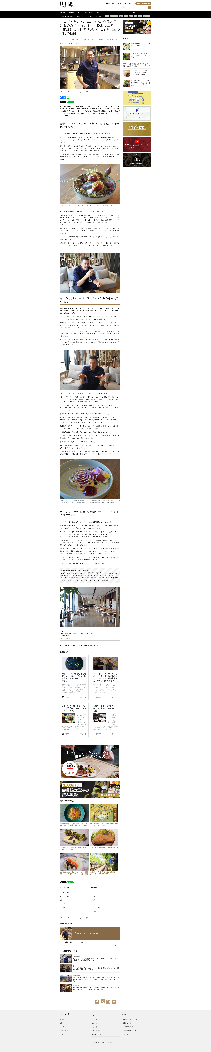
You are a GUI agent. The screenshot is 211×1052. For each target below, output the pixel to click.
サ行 (116, 16)
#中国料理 (63, 904)
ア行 (107, 16)
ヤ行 (140, 16)
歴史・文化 (125, 12)
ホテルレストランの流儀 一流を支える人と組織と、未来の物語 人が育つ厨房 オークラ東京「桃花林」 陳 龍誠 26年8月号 (136, 64)
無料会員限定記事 (97, 1034)
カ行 (111, 16)
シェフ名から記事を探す (95, 16)
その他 (77, 43)
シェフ (80, 12)
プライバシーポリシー (129, 1030)
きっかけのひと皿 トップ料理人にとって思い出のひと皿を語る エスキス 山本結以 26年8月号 (140, 72)
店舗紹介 (71, 12)
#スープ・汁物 (96, 907)
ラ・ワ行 (146, 16)
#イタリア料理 (64, 896)
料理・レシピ (89, 12)
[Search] (149, 7)
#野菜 (93, 896)
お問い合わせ (127, 1023)
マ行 (135, 16)
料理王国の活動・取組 (66, 16)
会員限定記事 (81, 16)
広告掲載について (128, 1026)
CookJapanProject (66, 92)
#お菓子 (94, 911)
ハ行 (130, 16)
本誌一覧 (135, 12)
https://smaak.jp (65, 638)
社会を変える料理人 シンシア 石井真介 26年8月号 (140, 44)
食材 (98, 12)
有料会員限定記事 (97, 1030)
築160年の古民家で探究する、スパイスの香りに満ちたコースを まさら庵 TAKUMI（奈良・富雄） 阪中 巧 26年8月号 (141, 83)
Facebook (80, 933)
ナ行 (126, 16)
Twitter (94, 933)
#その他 (62, 907)
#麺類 (93, 904)
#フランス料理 (64, 892)
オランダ (78, 92)
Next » (116, 945)
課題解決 (62, 12)
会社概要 (125, 1034)
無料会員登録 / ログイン (130, 1019)
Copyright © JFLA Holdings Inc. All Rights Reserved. (105, 1042)
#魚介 (93, 900)
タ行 (121, 16)
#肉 (93, 892)
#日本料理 (63, 900)
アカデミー (106, 12)
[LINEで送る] (70, 102)
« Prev (63, 945)
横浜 (87, 92)
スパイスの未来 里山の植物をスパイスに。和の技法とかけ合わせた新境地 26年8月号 (140, 55)
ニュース (116, 12)
